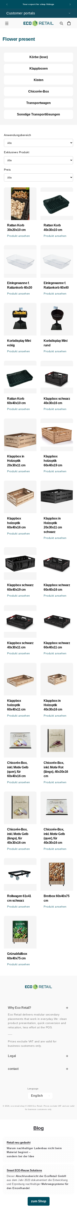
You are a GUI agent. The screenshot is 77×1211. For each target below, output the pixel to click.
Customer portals (20, 13)
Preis (7, 169)
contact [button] (13, 1068)
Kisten (38, 80)
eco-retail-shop (17, 1106)
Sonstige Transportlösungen (38, 114)
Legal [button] (12, 1056)
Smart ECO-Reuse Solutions (24, 1170)
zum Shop (38, 1201)
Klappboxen (38, 68)
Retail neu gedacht (18, 1142)
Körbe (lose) (38, 57)
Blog (38, 1128)
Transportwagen (38, 103)
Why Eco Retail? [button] (19, 1007)
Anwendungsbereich (17, 135)
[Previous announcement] (6, 4)
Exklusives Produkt (16, 152)
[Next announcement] (70, 4)
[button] (6, 23)
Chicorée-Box (38, 91)
